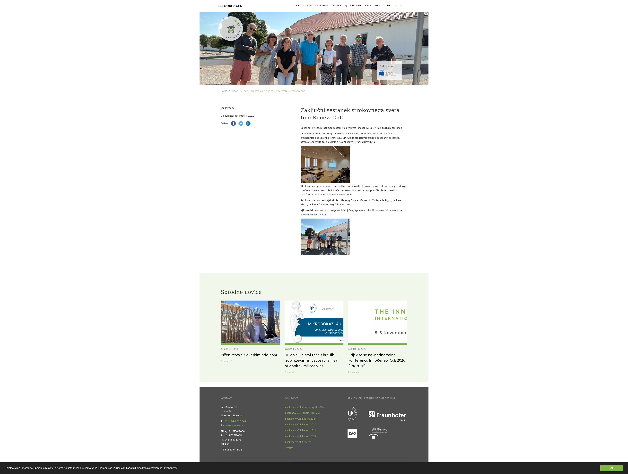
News (235, 91)
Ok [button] (611, 468)
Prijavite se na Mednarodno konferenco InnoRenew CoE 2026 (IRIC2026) (376, 360)
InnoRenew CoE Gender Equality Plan (305, 407)
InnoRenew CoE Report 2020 (300, 425)
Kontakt (379, 6)
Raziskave (355, 6)
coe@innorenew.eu (233, 426)
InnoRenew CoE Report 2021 (300, 430)
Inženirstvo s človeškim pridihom (249, 355)
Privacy (289, 448)
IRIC (389, 6)
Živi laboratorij (339, 6)
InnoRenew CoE (230, 5)
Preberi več (226, 361)
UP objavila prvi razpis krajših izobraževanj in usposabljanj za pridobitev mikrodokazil (311, 360)
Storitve (307, 6)
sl (395, 6)
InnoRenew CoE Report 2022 (300, 436)
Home (224, 91)
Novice (368, 6)
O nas (297, 6)
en (401, 6)
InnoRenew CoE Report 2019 (300, 419)
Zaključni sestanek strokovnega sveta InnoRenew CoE (274, 91)
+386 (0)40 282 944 (234, 421)
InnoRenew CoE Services (298, 442)
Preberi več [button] (170, 468)
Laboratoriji (321, 6)
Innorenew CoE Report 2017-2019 (303, 413)
